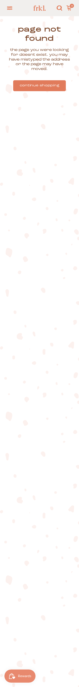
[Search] (59, 8)
